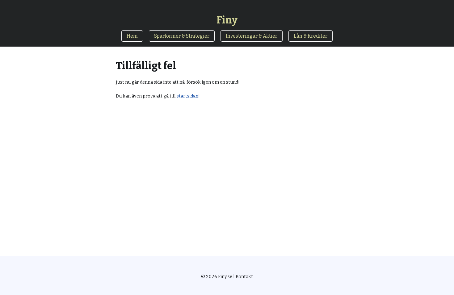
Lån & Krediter (310, 36)
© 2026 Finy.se (216, 276)
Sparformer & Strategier (181, 36)
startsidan (187, 96)
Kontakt (244, 276)
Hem (132, 36)
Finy (227, 20)
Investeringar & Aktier (251, 36)
